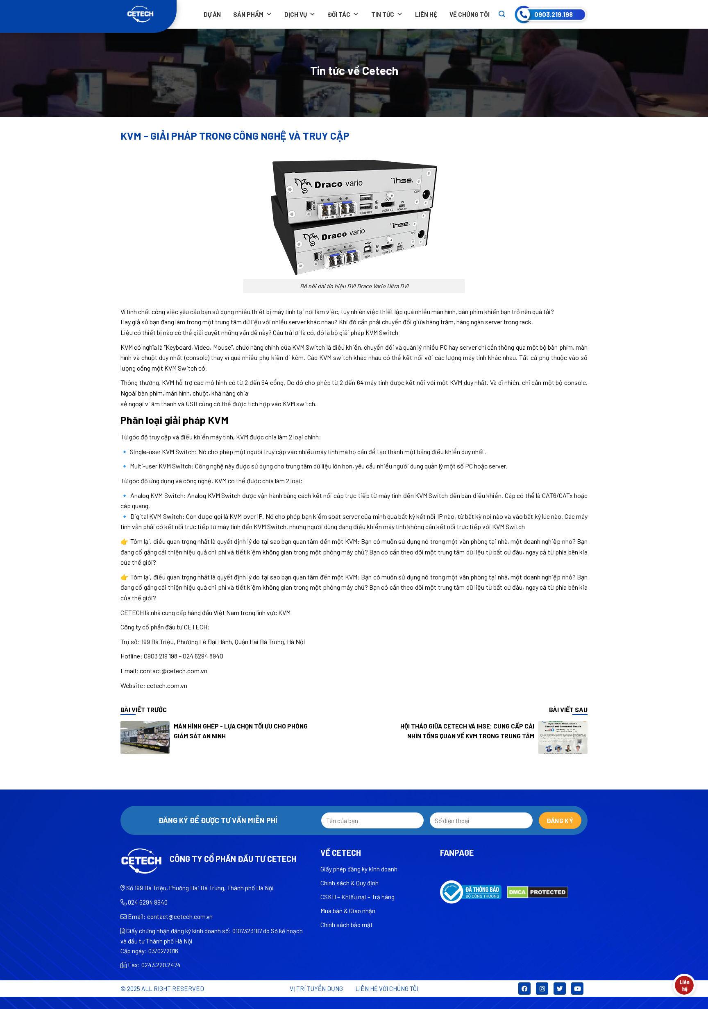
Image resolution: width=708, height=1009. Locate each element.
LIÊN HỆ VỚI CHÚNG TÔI (386, 988)
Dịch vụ (295, 14)
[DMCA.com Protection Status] (537, 891)
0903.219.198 (553, 14)
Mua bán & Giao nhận (347, 910)
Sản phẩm (248, 14)
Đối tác (339, 14)
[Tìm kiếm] (502, 14)
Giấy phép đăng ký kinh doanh (358, 869)
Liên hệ (426, 14)
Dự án (212, 14)
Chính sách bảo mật (346, 924)
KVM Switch (381, 332)
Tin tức (382, 14)
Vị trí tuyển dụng (316, 988)
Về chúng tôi (469, 14)
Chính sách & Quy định (349, 883)
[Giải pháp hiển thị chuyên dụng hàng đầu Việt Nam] (148, 14)
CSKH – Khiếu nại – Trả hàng (357, 896)
